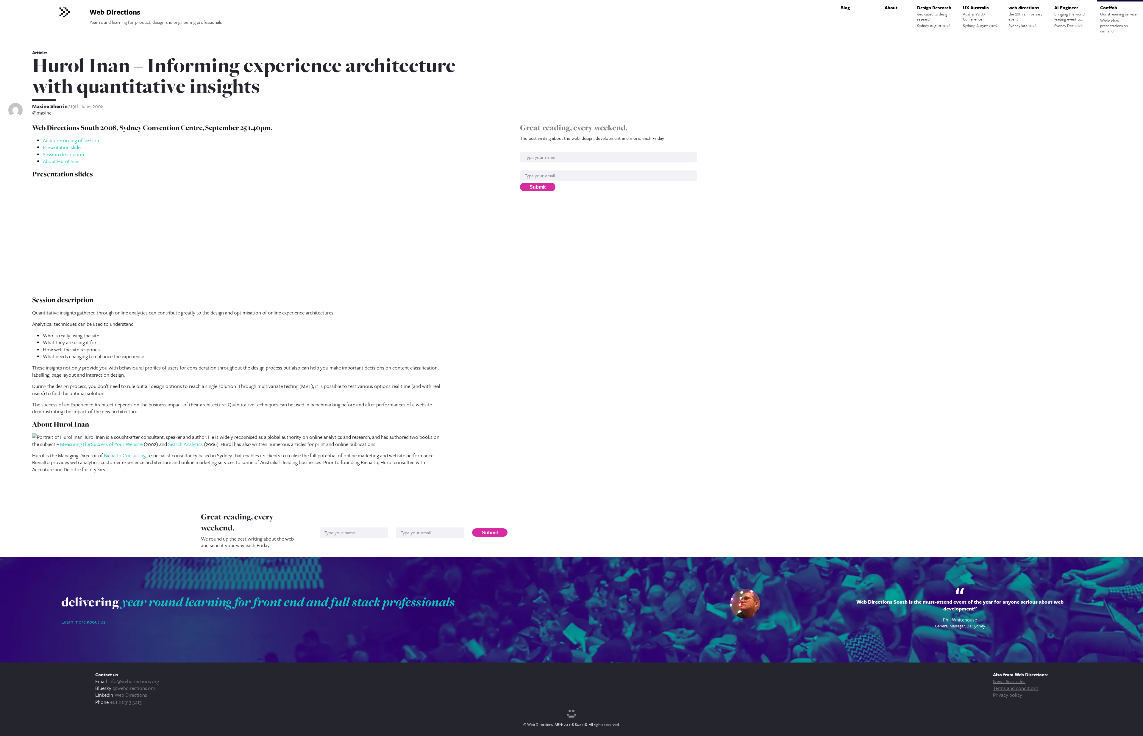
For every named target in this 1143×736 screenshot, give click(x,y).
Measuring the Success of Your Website (101, 444)
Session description (63, 154)
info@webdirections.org (133, 681)
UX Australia (980, 16)
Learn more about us (83, 621)
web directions (1025, 16)
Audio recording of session (71, 140)
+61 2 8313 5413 (126, 702)
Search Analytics (185, 444)
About (891, 7)
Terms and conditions (1016, 688)
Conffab (1118, 19)
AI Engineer (1069, 16)
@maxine (41, 112)
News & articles (1009, 681)
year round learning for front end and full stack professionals (288, 601)
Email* (526, 167)
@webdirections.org (134, 688)
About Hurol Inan (61, 161)
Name (526, 149)
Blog (845, 7)
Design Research (934, 16)
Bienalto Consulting (125, 455)
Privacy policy (1007, 695)
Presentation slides (62, 147)
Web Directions (131, 695)
